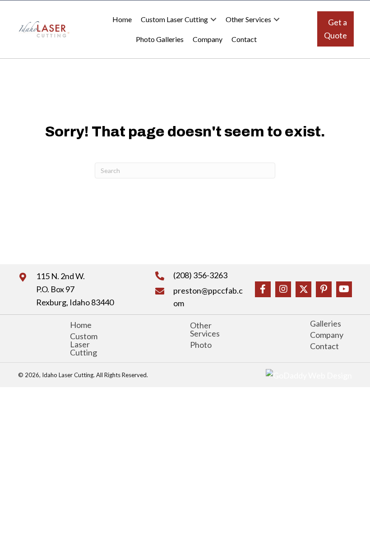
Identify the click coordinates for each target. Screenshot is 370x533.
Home (122, 19)
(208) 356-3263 (200, 275)
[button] (213, 19)
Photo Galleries (160, 39)
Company (207, 39)
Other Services (248, 19)
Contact (244, 39)
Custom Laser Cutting (174, 19)
